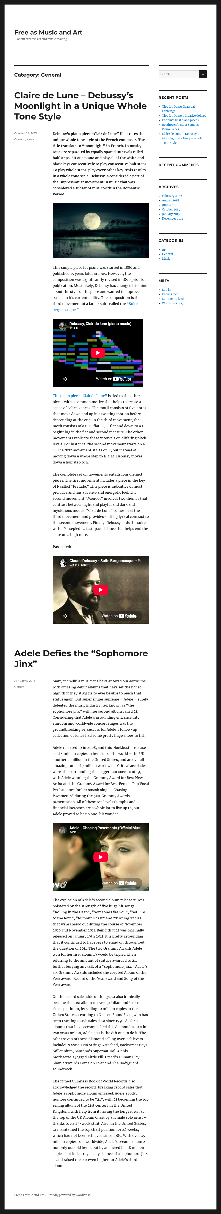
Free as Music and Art (48, 32)
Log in (166, 290)
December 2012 (172, 218)
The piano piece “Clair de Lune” (80, 396)
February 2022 (172, 196)
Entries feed (170, 294)
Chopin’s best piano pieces (180, 120)
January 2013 (171, 214)
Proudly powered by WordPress (69, 1195)
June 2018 (168, 205)
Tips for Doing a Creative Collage (184, 116)
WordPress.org (172, 303)
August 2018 (170, 200)
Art (164, 249)
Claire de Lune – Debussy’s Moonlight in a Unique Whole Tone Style (80, 106)
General (19, 139)
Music (31, 139)
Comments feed (173, 299)
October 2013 (171, 209)
